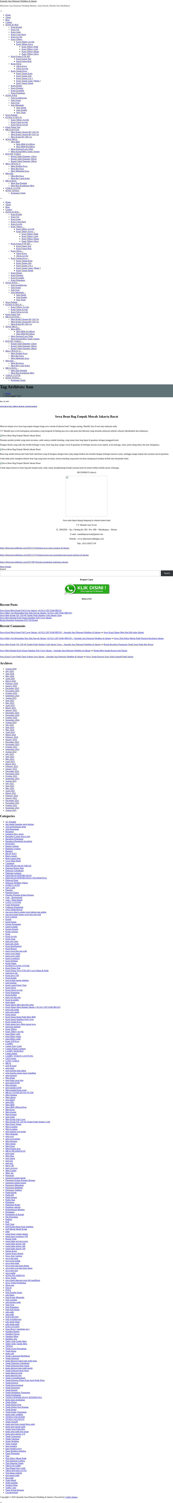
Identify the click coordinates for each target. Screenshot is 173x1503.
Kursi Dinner (16, 86)
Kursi (7, 934)
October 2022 (11, 776)
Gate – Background (13, 897)
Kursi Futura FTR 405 (20, 56)
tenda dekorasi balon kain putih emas (21, 1361)
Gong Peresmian (12, 905)
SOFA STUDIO (12, 1327)
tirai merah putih (12, 1475)
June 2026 (9, 674)
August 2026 (10, 669)
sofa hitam (9, 1295)
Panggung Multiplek (14, 1187)
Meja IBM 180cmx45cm (15, 1107)
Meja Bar (9, 173)
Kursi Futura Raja (23, 61)
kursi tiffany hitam (13, 1036)
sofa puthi (9, 1312)
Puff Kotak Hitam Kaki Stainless (19, 1227)
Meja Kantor (10, 1112)
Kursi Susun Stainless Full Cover (19, 1019)
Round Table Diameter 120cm (24, 156)
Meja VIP (9, 1166)
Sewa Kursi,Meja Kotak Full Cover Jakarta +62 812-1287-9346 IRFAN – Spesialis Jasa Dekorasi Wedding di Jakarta (50, 632)
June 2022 (9, 786)
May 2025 (9, 703)
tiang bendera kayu (13, 1448)
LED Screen (10, 1058)
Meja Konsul (10, 1114)
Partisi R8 (9, 1195)
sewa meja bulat (12, 1263)
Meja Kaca (10, 1109)
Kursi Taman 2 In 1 (24, 78)
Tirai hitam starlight (13, 1473)
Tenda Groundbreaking (15, 1378)
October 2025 (11, 693)
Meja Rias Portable (19, 183)
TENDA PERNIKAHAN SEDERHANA (23, 1397)
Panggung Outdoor (13, 1190)
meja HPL (9, 1102)
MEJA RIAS (10, 181)
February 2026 (11, 683)
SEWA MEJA (11, 139)
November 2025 (12, 691)
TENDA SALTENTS (14, 1419)
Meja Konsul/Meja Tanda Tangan (25, 151)
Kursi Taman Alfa (23, 76)
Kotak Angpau (11, 931)
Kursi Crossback (12, 958)
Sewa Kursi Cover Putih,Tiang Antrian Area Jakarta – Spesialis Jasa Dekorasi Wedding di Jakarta (41, 657)
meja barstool (11, 1075)
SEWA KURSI (11, 25)
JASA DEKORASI (13, 909)
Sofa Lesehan (11, 1300)
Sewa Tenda (10, 1278)
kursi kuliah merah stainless (17, 980)
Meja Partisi (10, 1144)
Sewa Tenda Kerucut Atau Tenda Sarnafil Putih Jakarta (109, 657)
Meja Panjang (11, 1141)
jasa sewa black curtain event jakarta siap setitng (25, 912)
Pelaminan (9, 1202)
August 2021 (10, 810)
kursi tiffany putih (13, 1039)
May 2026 (9, 676)
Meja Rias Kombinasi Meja (22, 186)
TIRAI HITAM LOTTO (16, 1470)
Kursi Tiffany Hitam (30, 51)
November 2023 (12, 744)
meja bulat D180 (12, 1083)
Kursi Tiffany (16, 39)
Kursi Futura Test (23, 59)
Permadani (9, 1212)
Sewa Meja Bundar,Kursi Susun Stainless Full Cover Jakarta (26, 618)
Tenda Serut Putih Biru (15, 1429)
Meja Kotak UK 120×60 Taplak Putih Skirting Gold (27, 1122)
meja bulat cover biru (14, 1080)
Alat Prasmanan (12, 829)
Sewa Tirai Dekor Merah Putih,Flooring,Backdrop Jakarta (139, 638)
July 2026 (9, 671)
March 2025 (10, 708)
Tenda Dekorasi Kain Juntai (17, 1366)
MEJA (8, 1063)
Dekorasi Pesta (11, 880)
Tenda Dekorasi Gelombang (17, 1363)
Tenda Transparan (13, 1436)
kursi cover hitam (12, 953)
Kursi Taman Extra (24, 73)
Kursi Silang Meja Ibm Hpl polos (19, 1005)
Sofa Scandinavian (19, 98)
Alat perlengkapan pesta (15, 827)
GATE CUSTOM (13, 902)
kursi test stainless (13, 1027)
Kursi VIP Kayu (12, 1041)
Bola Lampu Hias (13, 858)
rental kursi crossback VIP (16, 1236)
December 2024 (12, 713)
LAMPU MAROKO (14, 1051)
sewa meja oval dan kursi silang (18, 1268)
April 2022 (10, 791)
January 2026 (11, 686)
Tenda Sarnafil (11, 1422)
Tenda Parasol (11, 1390)
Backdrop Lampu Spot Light (17, 836)
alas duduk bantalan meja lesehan (19, 824)
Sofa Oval (15, 103)
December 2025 (12, 688)
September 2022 (12, 778)
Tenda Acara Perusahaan (15, 1348)
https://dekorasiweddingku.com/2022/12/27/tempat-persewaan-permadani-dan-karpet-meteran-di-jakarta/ (44, 555)
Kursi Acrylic (16, 37)
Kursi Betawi (11, 948)
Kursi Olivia (16, 64)
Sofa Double (21, 110)
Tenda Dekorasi (12, 1358)
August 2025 (10, 698)
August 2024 (10, 722)
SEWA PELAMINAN (15, 1275)
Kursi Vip (15, 29)
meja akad (9, 1068)
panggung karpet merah (15, 1178)
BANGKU (10, 844)
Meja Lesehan (11, 1127)
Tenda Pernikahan (13, 1395)
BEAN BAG (11, 853)
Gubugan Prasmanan (14, 907)
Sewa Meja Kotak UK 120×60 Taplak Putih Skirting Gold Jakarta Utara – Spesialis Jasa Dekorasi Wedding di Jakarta (50, 644)
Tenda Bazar (10, 1351)
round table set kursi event (16, 1241)
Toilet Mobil (10, 1480)
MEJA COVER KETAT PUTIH (19, 1092)
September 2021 (12, 808)
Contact (8, 22)
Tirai (7, 1456)
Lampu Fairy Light (13, 1046)
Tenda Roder (10, 1409)
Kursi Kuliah (16, 27)
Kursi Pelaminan (18, 93)
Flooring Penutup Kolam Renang (19, 895)
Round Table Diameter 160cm (24, 159)
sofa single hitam (12, 1322)
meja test (9, 1161)
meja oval (9, 1136)
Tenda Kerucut (11, 1383)
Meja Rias (9, 1156)
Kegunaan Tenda (18, 193)
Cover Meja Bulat (13, 861)
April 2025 (10, 705)
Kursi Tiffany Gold (30, 49)
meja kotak (10, 1117)
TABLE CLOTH (12, 188)
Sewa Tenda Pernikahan (15, 1283)
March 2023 (10, 764)
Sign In (8, 1287)
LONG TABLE (12, 1061)
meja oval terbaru (12, 1139)
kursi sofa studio (12, 1012)
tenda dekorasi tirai (13, 1375)
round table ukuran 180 (15, 1246)
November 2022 (12, 774)
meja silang (10, 1158)
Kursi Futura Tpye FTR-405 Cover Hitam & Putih (27, 970)
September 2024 (12, 720)
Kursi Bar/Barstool (13, 946)
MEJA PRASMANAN (15, 1151)
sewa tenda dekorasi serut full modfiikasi (22, 1280)
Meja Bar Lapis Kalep (20, 178)
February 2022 (11, 796)
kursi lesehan (10, 983)
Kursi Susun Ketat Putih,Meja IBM (20, 1017)
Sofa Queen (16, 100)
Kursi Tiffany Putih (30, 47)
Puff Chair (9, 1224)
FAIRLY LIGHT (12, 885)
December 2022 (12, 771)
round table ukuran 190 (15, 1248)
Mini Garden (10, 1170)
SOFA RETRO (12, 1317)
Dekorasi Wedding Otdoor (16, 883)
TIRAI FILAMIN (13, 1466)
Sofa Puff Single (12, 1309)
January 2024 (11, 739)
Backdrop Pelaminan (14, 839)
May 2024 (9, 730)
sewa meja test (11, 1270)
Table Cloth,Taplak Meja (16, 1341)
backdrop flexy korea (14, 834)
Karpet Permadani (13, 924)
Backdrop (9, 831)
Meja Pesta (10, 1146)
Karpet (8, 919)
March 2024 (10, 735)
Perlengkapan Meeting (15, 1209)
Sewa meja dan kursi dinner (17, 1266)
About (8, 17)
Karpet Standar (11, 929)
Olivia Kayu (21, 66)
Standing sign (11, 1339)
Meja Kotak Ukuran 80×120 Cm (25, 134)
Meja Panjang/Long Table (22, 149)
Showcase (9, 1285)
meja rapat (9, 1153)
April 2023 (10, 761)
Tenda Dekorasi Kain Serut (17, 1370)
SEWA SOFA (11, 95)
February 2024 (11, 737)
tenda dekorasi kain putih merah (19, 1368)
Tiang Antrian (11, 1444)
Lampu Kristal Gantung (15, 1048)
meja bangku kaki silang (15, 1070)
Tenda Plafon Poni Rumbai (17, 1407)
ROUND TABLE (13, 154)
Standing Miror (11, 1336)
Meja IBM (15, 142)
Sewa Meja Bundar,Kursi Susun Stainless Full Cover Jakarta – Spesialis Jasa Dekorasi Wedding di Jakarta (45, 650)
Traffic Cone (10, 1487)
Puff (7, 1222)
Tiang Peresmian (12, 1453)
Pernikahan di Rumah (14, 1214)
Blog (7, 20)
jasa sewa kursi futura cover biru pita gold (23, 914)
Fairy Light (10, 888)
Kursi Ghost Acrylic (19, 122)
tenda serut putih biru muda (17, 1431)
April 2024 (10, 732)
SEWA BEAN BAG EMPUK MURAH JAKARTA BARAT (18, 406)
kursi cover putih (12, 956)
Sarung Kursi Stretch (14, 1253)
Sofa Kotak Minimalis (14, 1297)
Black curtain (11, 856)
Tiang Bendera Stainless (15, 1451)
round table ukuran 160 (15, 1244)
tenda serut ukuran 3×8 (15, 1434)
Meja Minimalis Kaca (20, 171)
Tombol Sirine (11, 1485)
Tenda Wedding (12, 1441)
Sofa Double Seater (13, 1292)
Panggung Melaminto (14, 1185)
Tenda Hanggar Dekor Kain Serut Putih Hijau (25, 1380)
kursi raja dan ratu (13, 997)
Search (3, 569)
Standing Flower (12, 1334)
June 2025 (9, 700)
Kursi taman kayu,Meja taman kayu (20, 1024)
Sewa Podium (11, 115)
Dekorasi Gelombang (14, 870)
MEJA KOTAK (12, 129)
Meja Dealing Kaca (19, 166)
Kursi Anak (16, 32)
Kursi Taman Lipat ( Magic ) (28, 81)
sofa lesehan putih (13, 1302)
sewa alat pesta (11, 1258)
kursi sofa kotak (12, 1009)
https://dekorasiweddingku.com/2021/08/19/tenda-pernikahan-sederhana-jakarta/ (34, 562)
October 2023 (11, 747)
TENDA (9, 1346)
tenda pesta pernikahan (15, 1400)
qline (7, 1231)
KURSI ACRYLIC (13, 117)
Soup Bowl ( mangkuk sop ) (17, 1329)
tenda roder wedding (14, 1414)
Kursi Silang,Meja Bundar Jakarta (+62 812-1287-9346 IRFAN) (32, 1007)
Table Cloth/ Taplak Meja (16, 1344)
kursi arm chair (11, 941)
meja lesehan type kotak (15, 1131)
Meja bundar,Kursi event (15, 1090)
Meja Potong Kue (13, 1148)
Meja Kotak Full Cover (15, 1119)
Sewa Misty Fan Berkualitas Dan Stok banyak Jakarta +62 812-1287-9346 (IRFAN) (36, 613)
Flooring (9, 890)
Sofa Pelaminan (12, 1307)
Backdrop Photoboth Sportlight (18, 841)
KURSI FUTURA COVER (17, 966)
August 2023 (10, 752)
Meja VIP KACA (13, 164)
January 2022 (11, 798)
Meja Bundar (11, 1085)
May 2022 (9, 788)
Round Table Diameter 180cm (24, 161)
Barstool (9, 851)
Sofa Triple (21, 112)
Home (8, 15)
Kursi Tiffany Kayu (24, 44)
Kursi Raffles (11, 995)
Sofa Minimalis (17, 105)
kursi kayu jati (11, 973)
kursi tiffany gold (12, 1034)
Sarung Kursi (11, 1251)
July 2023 (9, 754)
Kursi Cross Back (18, 34)
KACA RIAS (11, 917)
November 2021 (12, 803)
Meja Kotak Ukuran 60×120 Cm (25, 132)
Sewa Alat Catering (13, 1256)
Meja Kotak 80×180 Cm (21, 137)
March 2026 (10, 681)
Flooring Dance (12, 892)
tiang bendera (11, 1446)
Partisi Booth (10, 1192)
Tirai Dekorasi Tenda (14, 1463)
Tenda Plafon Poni (13, 1405)
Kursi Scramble (17, 90)
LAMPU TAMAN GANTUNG (19, 1056)
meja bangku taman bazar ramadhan (20, 1073)
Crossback (9, 863)
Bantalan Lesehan (13, 848)
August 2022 (10, 781)
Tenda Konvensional (14, 1385)
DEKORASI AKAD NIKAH (18, 866)
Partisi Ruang (11, 1197)
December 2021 (12, 800)
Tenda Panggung (12, 1387)
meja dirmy (10, 1100)
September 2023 (12, 749)
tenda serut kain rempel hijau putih (20, 1424)
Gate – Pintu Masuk (13, 900)
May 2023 (9, 759)
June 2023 (9, 756)
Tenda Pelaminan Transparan (17, 1392)
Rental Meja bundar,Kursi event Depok (110, 650)
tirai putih (9, 1478)
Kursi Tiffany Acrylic (25, 42)
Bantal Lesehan (12, 846)
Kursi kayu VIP (12, 975)
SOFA (8, 1290)
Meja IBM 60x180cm (25, 147)
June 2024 (9, 727)
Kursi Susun (10, 1014)
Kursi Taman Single (24, 83)
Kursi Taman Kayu (19, 71)
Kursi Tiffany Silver (30, 54)
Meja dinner (10, 1097)
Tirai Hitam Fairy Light (15, 1468)
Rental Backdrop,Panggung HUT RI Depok (19, 620)
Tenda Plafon (11, 1402)
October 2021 (11, 805)
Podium (8, 1219)
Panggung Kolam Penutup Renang (20, 1180)
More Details (5, 567)
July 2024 (9, 725)
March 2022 (10, 793)
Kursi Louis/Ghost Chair (15, 985)
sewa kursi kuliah (12, 1261)
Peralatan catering (13, 1207)
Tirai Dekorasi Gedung (15, 1461)
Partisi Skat (10, 1200)
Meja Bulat (10, 1078)
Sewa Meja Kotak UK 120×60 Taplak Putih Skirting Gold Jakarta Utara (31, 615)
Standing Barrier (12, 1331)
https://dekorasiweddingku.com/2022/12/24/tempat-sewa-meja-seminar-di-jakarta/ (34, 548)
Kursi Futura (10, 963)
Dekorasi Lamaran (13, 873)
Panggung (9, 1175)
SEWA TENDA (12, 190)
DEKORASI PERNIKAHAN (18, 875)
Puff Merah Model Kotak (16, 1229)
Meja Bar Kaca (17, 168)
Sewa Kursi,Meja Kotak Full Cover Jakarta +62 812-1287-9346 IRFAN (31, 610)
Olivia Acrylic (22, 68)
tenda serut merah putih (15, 1426)
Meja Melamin (11, 1134)
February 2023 (11, 766)
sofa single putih (12, 1324)
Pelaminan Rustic (12, 1205)
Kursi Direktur (17, 88)
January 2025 (11, 710)
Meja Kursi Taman (13, 1124)
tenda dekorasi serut (13, 1373)
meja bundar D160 (13, 1088)
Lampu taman (11, 1053)
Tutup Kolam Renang (14, 1490)
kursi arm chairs (12, 944)
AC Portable (10, 822)
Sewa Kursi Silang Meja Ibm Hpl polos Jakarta (124, 632)
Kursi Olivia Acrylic (19, 125)
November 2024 (12, 715)
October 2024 (11, 717)
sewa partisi (10, 1273)
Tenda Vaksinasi (12, 1439)
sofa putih (9, 1314)
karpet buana (10, 922)
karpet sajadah (11, 927)
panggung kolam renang (15, 1183)
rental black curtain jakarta (16, 1234)
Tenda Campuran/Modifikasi (17, 1356)
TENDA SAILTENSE (15, 1417)
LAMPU (9, 1044)
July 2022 (9, 783)
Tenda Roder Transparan (15, 1412)
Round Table (10, 1239)
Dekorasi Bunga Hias (14, 868)
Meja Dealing (11, 1095)
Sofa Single (21, 107)
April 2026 (10, 678)
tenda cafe (9, 1353)
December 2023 (12, 742)
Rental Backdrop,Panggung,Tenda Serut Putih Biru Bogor (128, 644)
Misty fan (9, 1173)
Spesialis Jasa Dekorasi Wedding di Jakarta (18, 1)
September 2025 (12, 696)
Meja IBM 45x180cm (25, 144)
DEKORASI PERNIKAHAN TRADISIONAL (26, 878)
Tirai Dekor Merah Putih (15, 1458)
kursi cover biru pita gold (16, 951)
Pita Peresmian (11, 1217)
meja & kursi (10, 1066)
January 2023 (11, 769)
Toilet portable (11, 1483)
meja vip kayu (11, 1168)
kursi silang (10, 1002)
